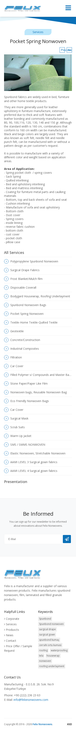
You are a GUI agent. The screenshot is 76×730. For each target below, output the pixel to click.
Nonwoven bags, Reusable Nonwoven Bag (38, 392)
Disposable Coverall (23, 287)
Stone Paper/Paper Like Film (29, 383)
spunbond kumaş (49, 640)
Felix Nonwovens (42, 724)
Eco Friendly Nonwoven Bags (29, 401)
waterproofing (59, 650)
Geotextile (17, 331)
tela (41, 655)
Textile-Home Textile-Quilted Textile (34, 322)
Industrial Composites (24, 348)
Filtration (16, 357)
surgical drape (47, 629)
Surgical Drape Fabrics (25, 270)
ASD (69, 724)
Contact (11, 641)
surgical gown (47, 634)
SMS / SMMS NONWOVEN (27, 444)
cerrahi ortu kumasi (50, 645)
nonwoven (45, 661)
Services (11, 624)
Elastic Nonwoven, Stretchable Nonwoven (37, 453)
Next (70, 50)
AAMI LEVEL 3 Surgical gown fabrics (33, 462)
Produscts (12, 630)
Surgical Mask (19, 418)
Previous (63, 50)
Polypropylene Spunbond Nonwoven (34, 261)
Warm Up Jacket (20, 436)
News (9, 635)
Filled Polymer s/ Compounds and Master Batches (41, 375)
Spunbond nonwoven (51, 624)
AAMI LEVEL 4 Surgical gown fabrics (33, 471)
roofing (43, 650)
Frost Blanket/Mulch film (26, 279)
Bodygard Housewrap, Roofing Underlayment (40, 296)
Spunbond (45, 618)
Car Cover (16, 366)
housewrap (53, 655)
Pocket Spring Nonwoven (27, 314)
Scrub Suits (17, 427)
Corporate (12, 619)
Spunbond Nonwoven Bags (28, 305)
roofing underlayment (51, 666)
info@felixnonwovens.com (31, 700)
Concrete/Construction (25, 340)
